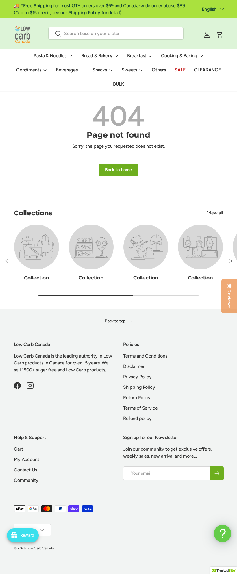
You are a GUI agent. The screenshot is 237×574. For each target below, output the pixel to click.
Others (159, 70)
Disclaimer (134, 366)
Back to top (115, 321)
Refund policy (137, 418)
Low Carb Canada (40, 548)
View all (215, 213)
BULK (118, 84)
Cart (18, 449)
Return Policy (137, 397)
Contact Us (25, 470)
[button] (219, 34)
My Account (26, 459)
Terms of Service (140, 408)
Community (26, 480)
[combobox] (116, 33)
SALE (180, 70)
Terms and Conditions (145, 356)
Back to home (118, 169)
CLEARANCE (207, 70)
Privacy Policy (137, 376)
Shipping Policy (84, 12)
